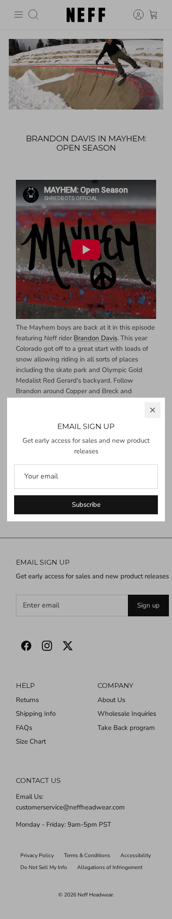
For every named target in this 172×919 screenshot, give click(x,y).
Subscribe (86, 504)
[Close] (153, 410)
